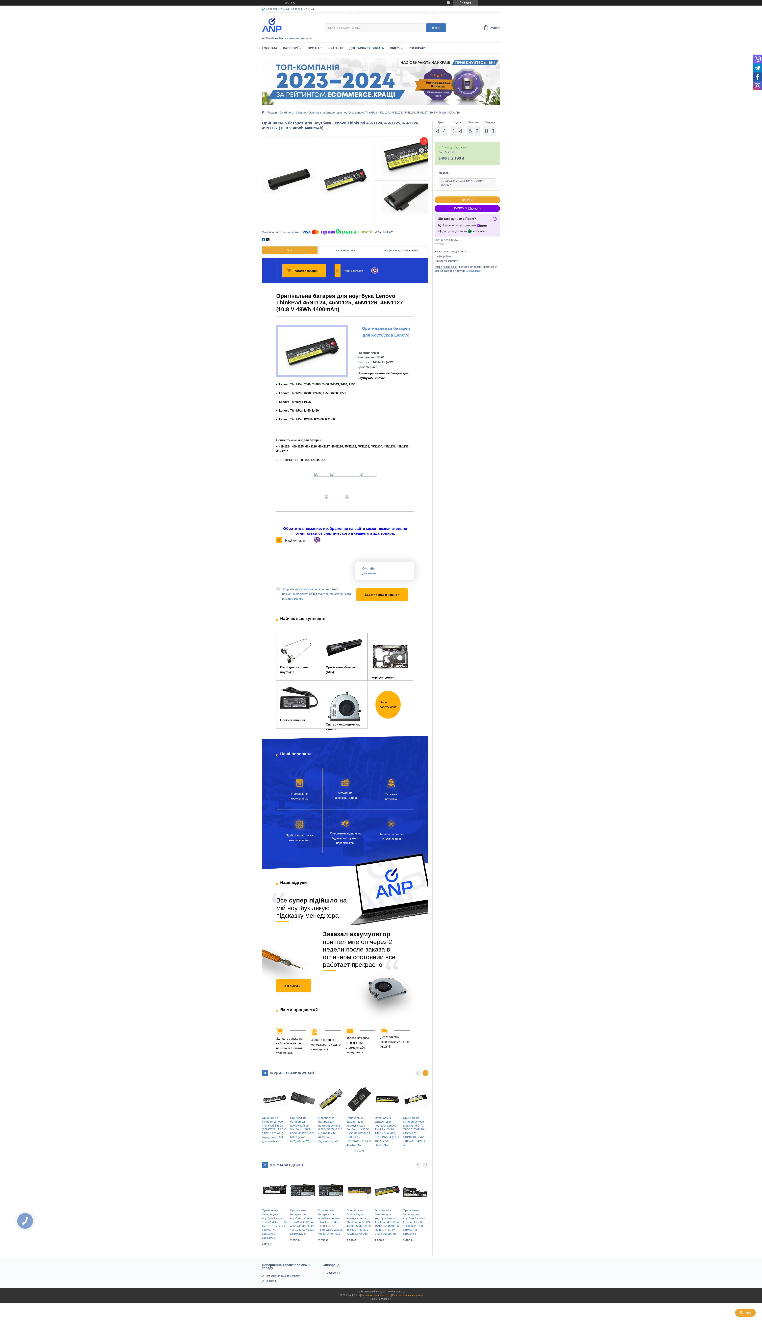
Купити (467, 200)
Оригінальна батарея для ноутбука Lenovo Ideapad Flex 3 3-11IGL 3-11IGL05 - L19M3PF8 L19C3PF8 (414, 1222)
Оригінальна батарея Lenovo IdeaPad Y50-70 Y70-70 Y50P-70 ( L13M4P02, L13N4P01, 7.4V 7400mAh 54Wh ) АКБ (414, 1131)
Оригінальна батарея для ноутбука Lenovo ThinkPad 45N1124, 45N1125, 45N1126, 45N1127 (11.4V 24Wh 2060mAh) (387, 1222)
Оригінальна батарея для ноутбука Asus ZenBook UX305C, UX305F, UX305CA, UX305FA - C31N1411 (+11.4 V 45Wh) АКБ (358, 1131)
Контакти (335, 48)
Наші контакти (353, 270)
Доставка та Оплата (366, 48)
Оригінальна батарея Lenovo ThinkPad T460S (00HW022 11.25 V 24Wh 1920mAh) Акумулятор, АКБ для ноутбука (274, 1129)
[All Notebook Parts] (293, 25)
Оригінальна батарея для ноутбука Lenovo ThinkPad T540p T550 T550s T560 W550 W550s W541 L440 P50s (330, 1222)
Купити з (460, 208)
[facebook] (263, 240)
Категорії (290, 48)
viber (374, 270)
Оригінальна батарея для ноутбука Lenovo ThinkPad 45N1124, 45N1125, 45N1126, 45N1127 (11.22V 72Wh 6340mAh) (358, 1222)
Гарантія (271, 1280)
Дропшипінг (333, 1272)
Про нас (315, 48)
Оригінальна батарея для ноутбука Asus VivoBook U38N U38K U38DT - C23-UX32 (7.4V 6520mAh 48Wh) (303, 1129)
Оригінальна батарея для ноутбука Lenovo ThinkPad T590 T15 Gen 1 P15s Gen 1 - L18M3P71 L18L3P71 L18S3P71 (274, 1224)
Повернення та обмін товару (283, 1275)
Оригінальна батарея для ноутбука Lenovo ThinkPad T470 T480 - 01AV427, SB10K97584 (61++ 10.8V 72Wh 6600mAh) (387, 1131)
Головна (269, 48)
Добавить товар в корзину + (377, 590)
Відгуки (396, 48)
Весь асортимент (388, 704)
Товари (272, 112)
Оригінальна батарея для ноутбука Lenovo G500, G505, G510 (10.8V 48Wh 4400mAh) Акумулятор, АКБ (330, 1129)
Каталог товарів (306, 270)
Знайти (435, 27)
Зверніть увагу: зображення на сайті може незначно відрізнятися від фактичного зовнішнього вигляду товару (316, 593)
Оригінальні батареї (293, 112)
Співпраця (417, 48)
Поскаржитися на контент (376, 1295)
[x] (267, 240)
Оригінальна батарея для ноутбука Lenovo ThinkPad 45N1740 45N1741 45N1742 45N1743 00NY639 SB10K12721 (302, 1222)
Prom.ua (400, 1291)
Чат (748, 1312)
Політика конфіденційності (407, 1295)
